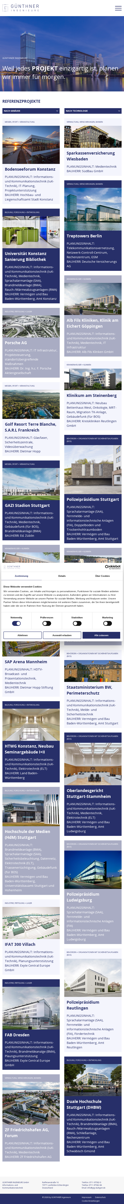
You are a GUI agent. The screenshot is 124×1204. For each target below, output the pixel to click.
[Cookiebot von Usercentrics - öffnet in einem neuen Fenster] (107, 567)
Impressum (86, 1197)
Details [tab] (62, 576)
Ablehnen (23, 635)
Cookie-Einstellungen (91, 1201)
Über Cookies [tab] (102, 576)
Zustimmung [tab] (21, 576)
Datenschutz (100, 1197)
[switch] (46, 623)
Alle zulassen (101, 635)
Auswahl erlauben (62, 635)
